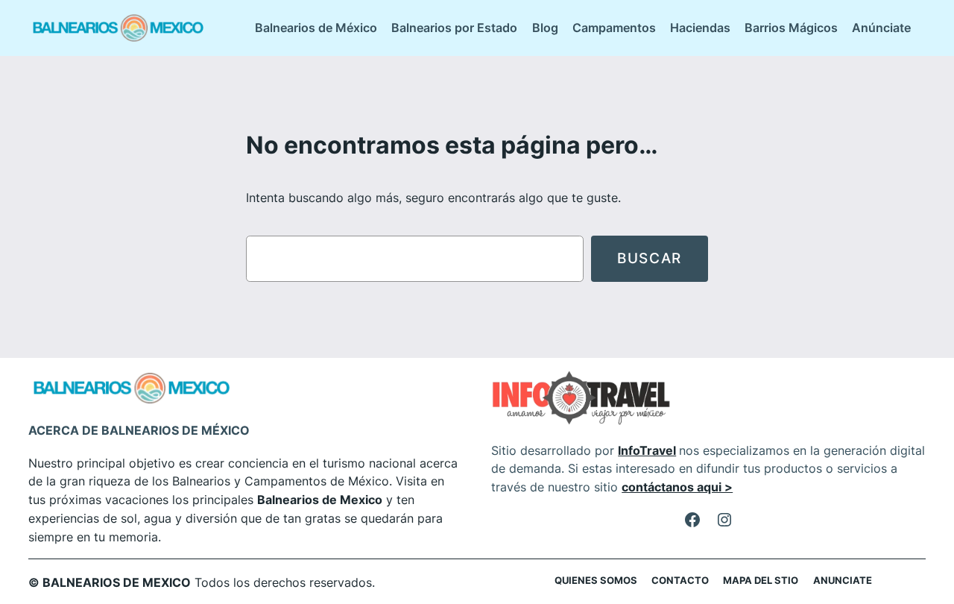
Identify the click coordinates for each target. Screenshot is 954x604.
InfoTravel (647, 450)
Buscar (649, 258)
